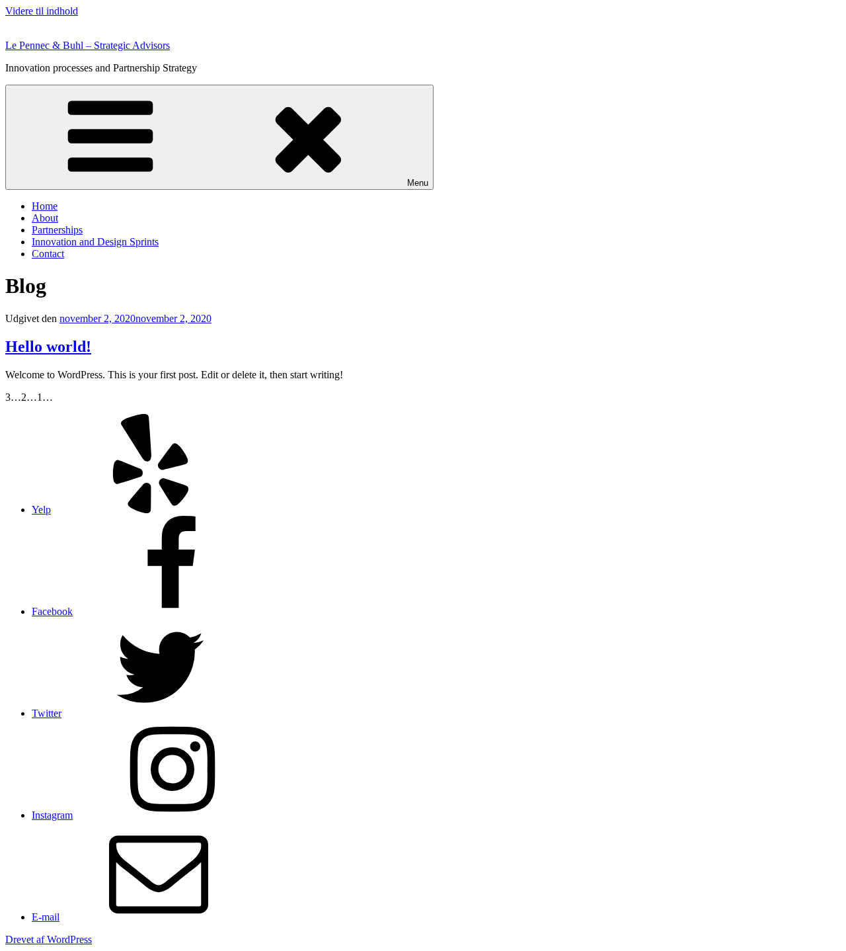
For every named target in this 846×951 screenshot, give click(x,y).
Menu (417, 183)
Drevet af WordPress (48, 939)
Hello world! (48, 346)
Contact (48, 253)
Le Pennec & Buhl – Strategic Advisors (87, 45)
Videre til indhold (41, 11)
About (45, 218)
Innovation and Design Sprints (95, 241)
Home (45, 206)
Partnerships (57, 229)
